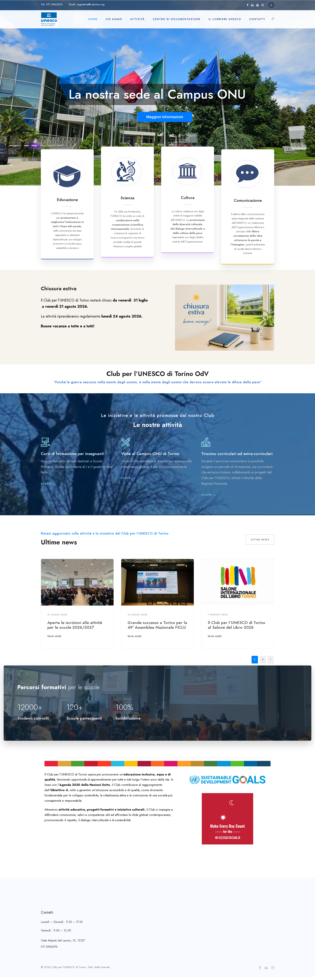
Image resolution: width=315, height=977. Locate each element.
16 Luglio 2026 (137, 614)
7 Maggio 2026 (218, 614)
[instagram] (262, 5)
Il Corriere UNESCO (225, 19)
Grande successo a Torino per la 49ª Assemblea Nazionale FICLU (157, 625)
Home (93, 19)
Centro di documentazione (177, 19)
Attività (137, 19)
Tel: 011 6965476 (52, 4)
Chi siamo (114, 19)
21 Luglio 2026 (57, 614)
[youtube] (257, 5)
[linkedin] (252, 5)
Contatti (257, 19)
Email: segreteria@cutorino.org (86, 4)
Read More (54, 636)
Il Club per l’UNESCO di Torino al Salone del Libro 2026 (236, 625)
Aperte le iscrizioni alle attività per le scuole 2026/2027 (74, 625)
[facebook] (247, 5)
